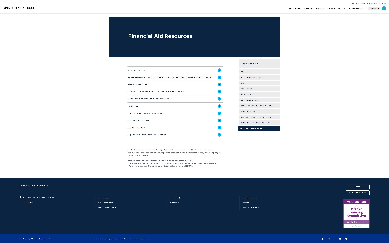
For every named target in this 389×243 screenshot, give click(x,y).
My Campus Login (357, 193)
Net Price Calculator (251, 77)
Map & (250, 207)
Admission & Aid (294, 8)
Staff (243, 83)
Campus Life (308, 8)
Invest (363, 3)
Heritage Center (372, 3)
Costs (244, 72)
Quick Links (373, 8)
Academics (320, 8)
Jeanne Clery (250, 198)
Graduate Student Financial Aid (256, 117)
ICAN (129, 150)
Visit (357, 3)
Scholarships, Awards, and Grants (257, 106)
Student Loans (248, 111)
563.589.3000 (28, 202)
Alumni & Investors (356, 8)
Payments (382, 3)
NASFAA (190, 166)
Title (246, 203)
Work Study (246, 89)
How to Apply (247, 94)
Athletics (342, 8)
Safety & (105, 203)
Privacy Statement (111, 239)
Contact (147, 239)
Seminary (331, 8)
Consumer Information (135, 239)
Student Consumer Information (256, 123)
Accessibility (122, 239)
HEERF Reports (98, 239)
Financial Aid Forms (250, 100)
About (174, 198)
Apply (352, 3)
